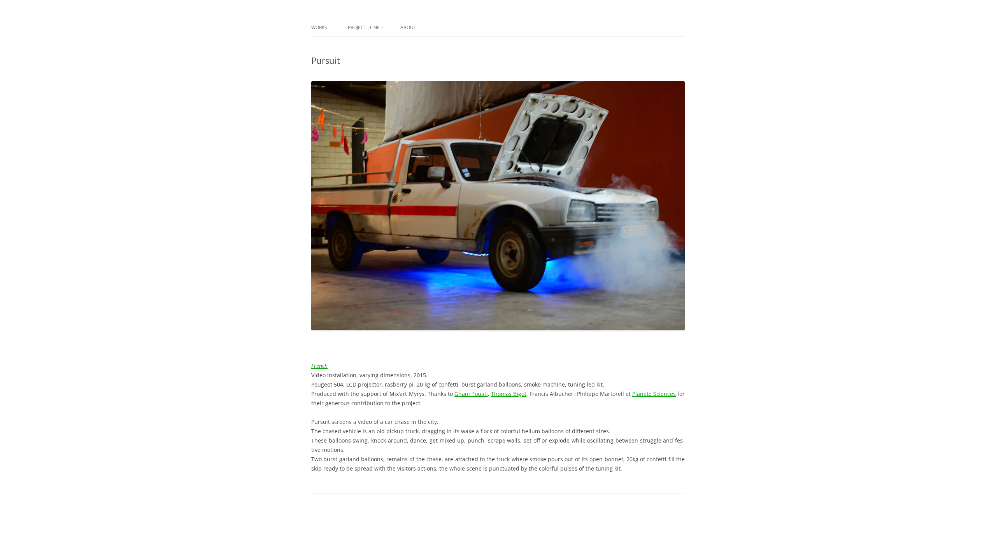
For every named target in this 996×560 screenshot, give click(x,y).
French (319, 365)
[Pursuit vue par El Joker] (498, 205)
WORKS (319, 27)
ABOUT (408, 27)
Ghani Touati (471, 393)
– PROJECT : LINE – (363, 27)
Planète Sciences (654, 393)
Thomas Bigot (508, 393)
